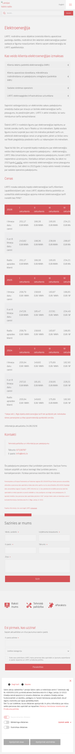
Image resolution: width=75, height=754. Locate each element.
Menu (70, 4)
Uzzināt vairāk (63, 722)
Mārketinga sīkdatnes (19, 722)
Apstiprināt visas (16, 742)
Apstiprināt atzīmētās (45, 742)
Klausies (28, 684)
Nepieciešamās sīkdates (20, 717)
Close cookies (70, 681)
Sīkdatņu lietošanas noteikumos (52, 706)
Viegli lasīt (15, 684)
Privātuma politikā (11, 709)
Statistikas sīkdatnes (19, 727)
